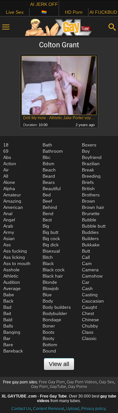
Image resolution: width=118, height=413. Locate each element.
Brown (88, 201)
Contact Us (21, 408)
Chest (88, 313)
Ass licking (14, 257)
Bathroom (53, 151)
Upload (72, 408)
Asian (9, 238)
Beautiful (52, 188)
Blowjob (51, 288)
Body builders (57, 307)
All (5, 176)
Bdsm (48, 163)
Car (85, 282)
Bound (49, 351)
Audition (11, 282)
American (13, 207)
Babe (8, 294)
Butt (86, 251)
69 (6, 151)
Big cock (51, 238)
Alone (9, 182)
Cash (87, 288)
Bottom (50, 344)
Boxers (89, 145)
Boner (49, 326)
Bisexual (51, 251)
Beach (49, 170)
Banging (11, 332)
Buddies (90, 232)
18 (6, 145)
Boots (48, 332)
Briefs (88, 182)
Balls (8, 326)
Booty (48, 338)
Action (9, 163)
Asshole (11, 269)
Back (8, 301)
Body (48, 301)
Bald (7, 319)
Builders (90, 238)
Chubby (90, 326)
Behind (50, 207)
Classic (89, 338)
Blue (47, 294)
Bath (47, 145)
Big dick (51, 244)
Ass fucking (15, 251)
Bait (7, 313)
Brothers (91, 195)
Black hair (53, 276)
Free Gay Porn (52, 382)
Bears (49, 182)
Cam (87, 263)
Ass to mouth (16, 263)
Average (12, 288)
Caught (89, 307)
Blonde (50, 282)
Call (86, 257)
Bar (6, 338)
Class (87, 332)
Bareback (13, 351)
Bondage (52, 319)
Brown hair (93, 207)
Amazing (12, 201)
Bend (48, 213)
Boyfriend (92, 157)
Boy (86, 151)
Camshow (92, 276)
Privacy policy (93, 408)
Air (6, 170)
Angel (9, 220)
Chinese (90, 319)
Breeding (91, 176)
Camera (90, 269)
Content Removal (48, 408)
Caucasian (93, 301)
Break (88, 170)
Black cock (54, 269)
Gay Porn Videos (82, 382)
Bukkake (91, 244)
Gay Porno (77, 386)
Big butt (50, 232)
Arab (8, 226)
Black (48, 263)
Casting (90, 294)
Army (8, 232)
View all (59, 364)
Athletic (10, 276)
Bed (47, 195)
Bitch (48, 257)
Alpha (9, 188)
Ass (7, 244)
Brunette (91, 213)
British (88, 188)
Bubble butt (94, 226)
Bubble (89, 220)
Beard (49, 176)
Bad (7, 307)
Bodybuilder (55, 313)
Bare (8, 344)
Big (46, 226)
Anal (7, 213)
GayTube (58, 386)
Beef (47, 201)
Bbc (46, 157)
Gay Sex (106, 382)
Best (47, 220)
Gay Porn (39, 386)
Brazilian (91, 163)
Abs (7, 157)
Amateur (12, 195)
